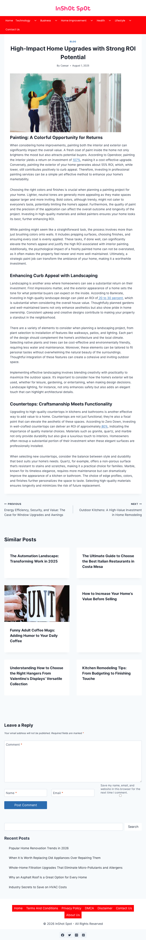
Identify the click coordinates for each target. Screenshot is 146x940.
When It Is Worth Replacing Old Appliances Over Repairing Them (55, 858)
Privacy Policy (71, 908)
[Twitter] (69, 935)
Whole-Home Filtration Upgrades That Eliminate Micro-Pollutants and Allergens (65, 867)
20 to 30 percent (110, 298)
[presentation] (36, 603)
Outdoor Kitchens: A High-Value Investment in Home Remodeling (110, 510)
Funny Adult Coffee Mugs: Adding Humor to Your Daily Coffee (34, 635)
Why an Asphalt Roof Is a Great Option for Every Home (48, 877)
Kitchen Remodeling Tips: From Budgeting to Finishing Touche (106, 673)
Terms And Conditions (42, 908)
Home (9, 20)
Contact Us (13, 29)
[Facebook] (62, 935)
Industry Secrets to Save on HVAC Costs (38, 887)
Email (58, 793)
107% (76, 160)
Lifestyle (120, 20)
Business (45, 20)
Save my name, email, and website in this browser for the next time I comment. (120, 789)
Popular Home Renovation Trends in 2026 (39, 848)
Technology (22, 20)
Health (101, 20)
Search (133, 827)
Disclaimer (105, 908)
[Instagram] (77, 935)
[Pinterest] (83, 935)
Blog (73, 41)
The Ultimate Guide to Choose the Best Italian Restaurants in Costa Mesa (108, 561)
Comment (14, 744)
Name (11, 793)
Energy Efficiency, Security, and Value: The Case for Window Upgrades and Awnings (34, 510)
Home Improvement (74, 20)
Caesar (65, 65)
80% (104, 426)
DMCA (89, 908)
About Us (73, 915)
